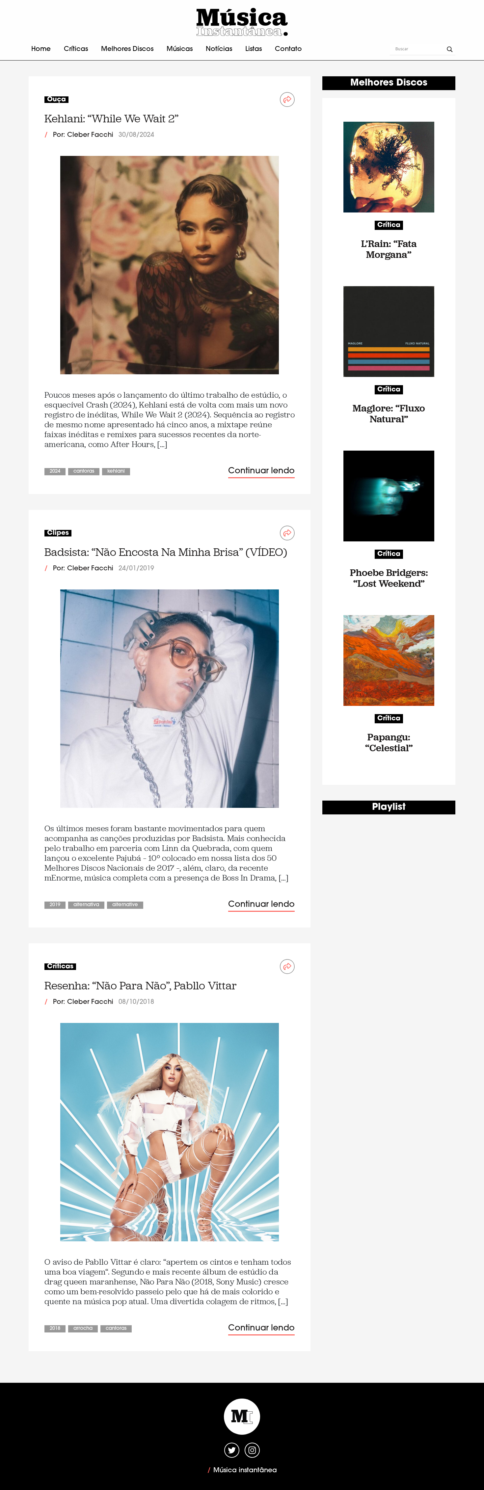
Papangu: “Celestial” (389, 742)
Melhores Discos (127, 49)
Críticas (76, 49)
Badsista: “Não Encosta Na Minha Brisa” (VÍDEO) (165, 552)
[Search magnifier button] (449, 49)
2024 (55, 471)
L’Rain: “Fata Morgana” (389, 249)
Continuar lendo (261, 471)
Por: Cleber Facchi (83, 135)
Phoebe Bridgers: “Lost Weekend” (389, 578)
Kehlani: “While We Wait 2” (111, 118)
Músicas (180, 49)
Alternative (125, 905)
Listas (253, 49)
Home (41, 49)
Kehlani (116, 471)
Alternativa (86, 905)
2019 (55, 905)
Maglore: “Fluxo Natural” (389, 413)
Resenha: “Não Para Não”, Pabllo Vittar (140, 985)
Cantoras (83, 471)
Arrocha (83, 1328)
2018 (55, 1328)
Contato (288, 49)
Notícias (219, 49)
